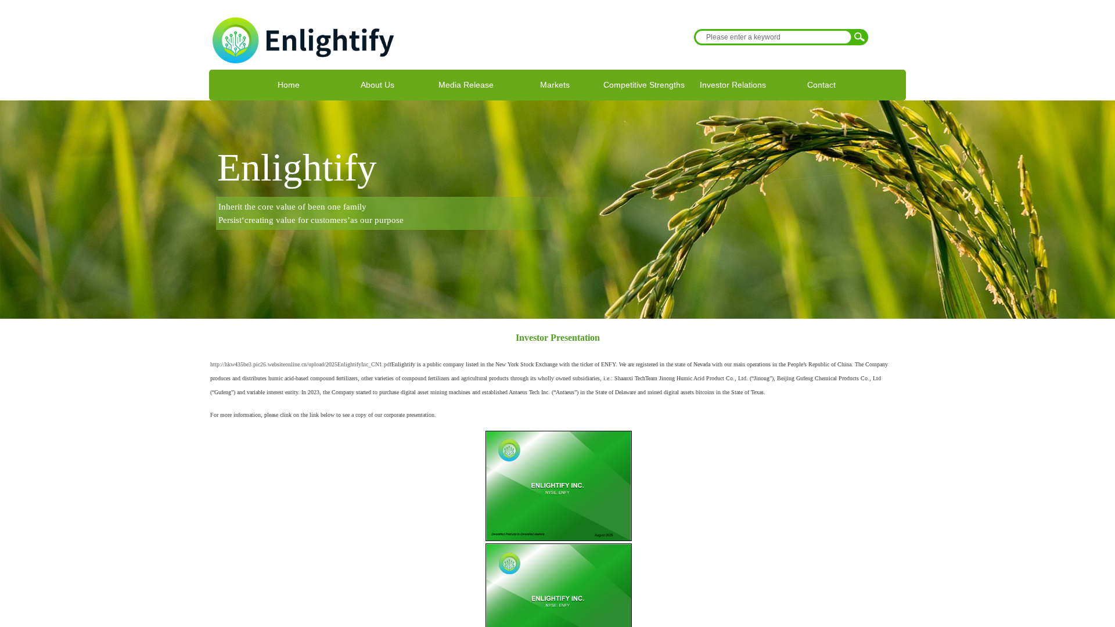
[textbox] (773, 37)
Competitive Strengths (644, 84)
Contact (821, 84)
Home (289, 84)
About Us (377, 84)
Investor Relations (733, 84)
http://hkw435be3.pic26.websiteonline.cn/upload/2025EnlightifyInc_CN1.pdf (300, 364)
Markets (555, 84)
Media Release (466, 84)
